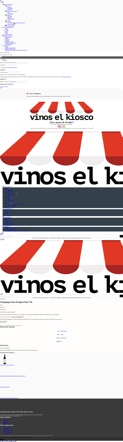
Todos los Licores (8, 215)
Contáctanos (5, 422)
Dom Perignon (63, 337)
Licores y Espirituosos (7, 208)
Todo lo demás (6, 226)
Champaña (10, 198)
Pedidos (6, 219)
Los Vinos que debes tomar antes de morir (16, 204)
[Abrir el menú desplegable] (9, 188)
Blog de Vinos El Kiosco (10, 229)
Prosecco (9, 199)
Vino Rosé (10, 191)
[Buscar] (121, 236)
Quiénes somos (6, 420)
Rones (6, 209)
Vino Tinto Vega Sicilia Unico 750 (7, 365)
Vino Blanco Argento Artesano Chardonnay (9, 398)
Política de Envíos (6, 429)
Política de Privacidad (7, 428)
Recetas (6, 227)
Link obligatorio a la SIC (8, 431)
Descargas (7, 220)
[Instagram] (1, 440)
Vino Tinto (10, 189)
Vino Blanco (10, 190)
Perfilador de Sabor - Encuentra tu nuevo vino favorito (16, 230)
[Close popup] (1, 88)
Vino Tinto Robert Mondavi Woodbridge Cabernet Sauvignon (12, 376)
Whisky (6, 210)
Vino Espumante (11, 200)
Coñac (6, 214)
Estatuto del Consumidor (8, 432)
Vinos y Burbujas (7, 186)
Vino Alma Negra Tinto (5, 387)
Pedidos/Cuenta (7, 217)
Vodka (6, 213)
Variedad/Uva (10, 195)
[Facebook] (3, 440)
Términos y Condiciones (7, 430)
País (8, 194)
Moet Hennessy (63, 331)
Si (63, 126)
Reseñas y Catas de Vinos (10, 228)
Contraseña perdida (9, 225)
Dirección (7, 221)
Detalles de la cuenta (9, 222)
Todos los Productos (10, 207)
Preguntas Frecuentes (7, 423)
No (59, 126)
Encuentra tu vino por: (10, 193)
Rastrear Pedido (8, 218)
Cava (9, 201)
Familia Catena (11, 205)
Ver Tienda (5, 421)
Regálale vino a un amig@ (10, 224)
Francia (61, 334)
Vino (7, 188)
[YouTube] (2, 440)
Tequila (6, 212)
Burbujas (8, 197)
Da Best (8, 203)
